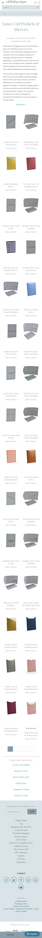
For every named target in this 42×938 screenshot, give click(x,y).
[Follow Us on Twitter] (14, 880)
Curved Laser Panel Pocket (11, 520)
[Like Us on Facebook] (6, 880)
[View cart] (39, 2)
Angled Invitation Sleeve (11, 185)
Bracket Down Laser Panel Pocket (31, 268)
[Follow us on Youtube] (21, 887)
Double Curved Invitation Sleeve (11, 687)
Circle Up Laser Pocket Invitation (31, 436)
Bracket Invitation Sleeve (31, 310)
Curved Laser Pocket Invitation (31, 520)
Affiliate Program (21, 846)
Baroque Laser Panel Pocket (10, 227)
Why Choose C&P (21, 849)
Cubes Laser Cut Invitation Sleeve (11, 478)
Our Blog (21, 859)
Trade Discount (21, 830)
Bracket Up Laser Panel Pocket (11, 352)
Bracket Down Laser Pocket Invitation (11, 310)
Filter (10, 935)
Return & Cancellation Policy (21, 843)
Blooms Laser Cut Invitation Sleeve (11, 268)
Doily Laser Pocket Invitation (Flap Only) (31, 604)
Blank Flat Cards (21, 771)
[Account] (35, 2)
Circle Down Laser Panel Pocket (10, 394)
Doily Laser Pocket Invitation (11, 604)
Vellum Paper (21, 783)
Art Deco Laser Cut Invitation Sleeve (31, 185)
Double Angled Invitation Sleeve (11, 645)
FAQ (21, 823)
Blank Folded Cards (21, 777)
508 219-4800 (21, 911)
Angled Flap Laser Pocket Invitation (31, 143)
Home (4, 13)
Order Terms (21, 839)
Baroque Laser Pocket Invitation (31, 227)
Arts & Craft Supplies (21, 765)
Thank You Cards (21, 795)
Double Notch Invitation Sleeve (31, 687)
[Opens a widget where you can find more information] (32, 934)
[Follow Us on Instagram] (28, 880)
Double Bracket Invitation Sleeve (31, 645)
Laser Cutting (15, 13)
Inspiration (21, 862)
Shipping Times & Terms (21, 827)
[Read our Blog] (35, 880)
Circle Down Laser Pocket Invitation (31, 394)
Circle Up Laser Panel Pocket (11, 436)
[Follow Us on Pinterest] (21, 880)
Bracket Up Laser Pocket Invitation (31, 352)
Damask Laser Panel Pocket (11, 562)
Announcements (21, 836)
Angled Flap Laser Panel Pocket (10, 143)
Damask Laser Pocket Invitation (31, 562)
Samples (21, 856)
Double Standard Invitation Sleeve (11, 729)
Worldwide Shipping (21, 833)
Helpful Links (21, 820)
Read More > (21, 104)
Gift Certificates (21, 852)
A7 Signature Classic (21, 789)
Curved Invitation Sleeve (31, 478)
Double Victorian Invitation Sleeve (31, 734)
